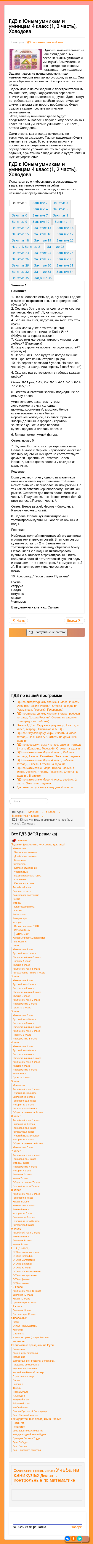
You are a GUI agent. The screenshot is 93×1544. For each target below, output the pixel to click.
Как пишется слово (24, 883)
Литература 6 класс (23, 1131)
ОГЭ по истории (21, 1267)
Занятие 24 (42, 253)
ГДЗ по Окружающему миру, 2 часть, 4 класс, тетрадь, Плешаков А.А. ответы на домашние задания (47, 737)
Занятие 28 (64, 259)
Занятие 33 (42, 272)
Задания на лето (22, 891)
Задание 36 (42, 278)
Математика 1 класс (24, 949)
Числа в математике (25, 852)
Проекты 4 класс (22, 1077)
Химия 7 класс (21, 1178)
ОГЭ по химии (21, 1283)
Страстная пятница (23, 1376)
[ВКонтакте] (67, 1538)
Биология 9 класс (22, 1240)
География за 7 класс (24, 1158)
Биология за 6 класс (24, 1123)
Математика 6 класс (24, 1147)
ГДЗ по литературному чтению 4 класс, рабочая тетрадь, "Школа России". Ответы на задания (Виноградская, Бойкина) (48, 717)
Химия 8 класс (21, 1201)
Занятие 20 (64, 240)
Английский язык (22, 887)
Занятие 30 (42, 265)
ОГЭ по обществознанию (26, 1271)
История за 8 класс (23, 1213)
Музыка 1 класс (21, 964)
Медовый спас (21, 1399)
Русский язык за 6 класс (26, 1135)
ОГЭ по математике (24, 1259)
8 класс (16, 1190)
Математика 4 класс (24, 1046)
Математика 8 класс (24, 1205)
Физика (17, 902)
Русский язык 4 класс (25, 1050)
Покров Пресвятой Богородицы (30, 1411)
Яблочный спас (21, 1403)
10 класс (17, 1287)
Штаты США (22, 933)
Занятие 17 (64, 234)
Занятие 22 (55, 247)
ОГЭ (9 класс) (20, 1248)
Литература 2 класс (23, 988)
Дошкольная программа (26, 895)
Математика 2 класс (24, 980)
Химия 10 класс (21, 1298)
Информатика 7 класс (25, 1166)
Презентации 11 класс (25, 1314)
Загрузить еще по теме (50, 632)
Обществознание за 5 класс (28, 1112)
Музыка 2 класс (21, 995)
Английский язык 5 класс (26, 1089)
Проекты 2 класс (22, 1007)
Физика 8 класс (21, 1209)
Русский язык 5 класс (25, 1092)
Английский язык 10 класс (27, 1290)
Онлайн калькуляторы (25, 1325)
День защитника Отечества (28, 1430)
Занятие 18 (20, 240)
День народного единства (27, 1450)
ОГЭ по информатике (25, 1275)
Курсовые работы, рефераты (29, 937)
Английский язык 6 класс (26, 1120)
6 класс (16, 1116)
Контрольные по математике (44, 1479)
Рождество (19, 1349)
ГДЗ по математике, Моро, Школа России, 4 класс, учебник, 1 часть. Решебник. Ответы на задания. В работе (47, 771)
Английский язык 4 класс (26, 1061)
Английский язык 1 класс (26, 968)
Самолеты (18, 1333)
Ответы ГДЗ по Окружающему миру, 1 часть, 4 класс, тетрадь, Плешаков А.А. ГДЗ (48, 727)
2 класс (16, 976)
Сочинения (20, 879)
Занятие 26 (20, 259)
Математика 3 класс (24, 1015)
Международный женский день (29, 1434)
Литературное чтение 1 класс (29, 972)
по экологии (20, 941)
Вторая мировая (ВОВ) (27, 926)
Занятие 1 (19, 203)
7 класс (16, 1151)
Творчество (18, 1341)
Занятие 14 (64, 228)
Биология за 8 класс (24, 1217)
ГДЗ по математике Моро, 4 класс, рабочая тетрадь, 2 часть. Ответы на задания (45, 762)
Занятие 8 (60, 215)
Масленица (19, 1356)
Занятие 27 (42, 259)
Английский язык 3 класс (26, 1030)
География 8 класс (23, 1197)
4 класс (16, 1042)
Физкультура (20, 918)
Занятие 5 (60, 209)
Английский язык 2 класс (26, 999)
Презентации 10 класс (25, 1302)
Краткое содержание (25, 867)
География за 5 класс (24, 1100)
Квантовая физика (24, 906)
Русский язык (20, 871)
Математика (19, 848)
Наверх (76, 1526)
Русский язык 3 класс (25, 1019)
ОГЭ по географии (23, 1255)
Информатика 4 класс (25, 1069)
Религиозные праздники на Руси (32, 1345)
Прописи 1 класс (22, 960)
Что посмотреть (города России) (31, 1337)
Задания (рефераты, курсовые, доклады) (38, 844)
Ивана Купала (20, 1391)
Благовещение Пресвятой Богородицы (34, 1360)
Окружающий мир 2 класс (27, 992)
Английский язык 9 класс (26, 1232)
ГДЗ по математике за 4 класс (45, 42)
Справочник (19, 1318)
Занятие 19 (42, 240)
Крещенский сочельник (25, 1352)
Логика (16, 898)
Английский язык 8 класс (26, 1193)
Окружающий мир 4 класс (27, 1058)
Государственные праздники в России (36, 1419)
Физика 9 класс (21, 1236)
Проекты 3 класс (22, 1034)
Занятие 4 (40, 209)
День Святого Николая (25, 1415)
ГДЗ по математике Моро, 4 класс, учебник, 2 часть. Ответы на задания (47, 781)
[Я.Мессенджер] (79, 1538)
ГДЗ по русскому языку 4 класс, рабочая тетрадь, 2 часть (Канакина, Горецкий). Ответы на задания (49, 746)
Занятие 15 (20, 234)
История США (22, 929)
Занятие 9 (19, 221)
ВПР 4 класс (19, 1073)
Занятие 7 (40, 215)
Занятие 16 (42, 234)
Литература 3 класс (23, 1023)
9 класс (16, 1228)
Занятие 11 (63, 221)
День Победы (20, 1442)
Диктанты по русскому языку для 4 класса (45, 787)
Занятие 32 (20, 272)
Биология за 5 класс (24, 1096)
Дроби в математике (25, 856)
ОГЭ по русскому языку (26, 1252)
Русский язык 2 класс (25, 984)
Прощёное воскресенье (26, 1364)
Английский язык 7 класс (26, 1155)
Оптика (18, 910)
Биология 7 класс (22, 1174)
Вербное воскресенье (25, 1368)
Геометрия (20, 860)
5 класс (16, 1081)
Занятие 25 (64, 253)
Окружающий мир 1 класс (27, 957)
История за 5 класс (23, 1104)
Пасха (16, 1380)
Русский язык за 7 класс (26, 1186)
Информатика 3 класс (25, 1038)
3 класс (16, 1011)
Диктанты (49, 1475)
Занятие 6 (19, 215)
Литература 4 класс (23, 1054)
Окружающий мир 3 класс (27, 1026)
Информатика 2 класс (25, 1003)
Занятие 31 (64, 265)
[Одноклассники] (73, 1538)
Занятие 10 (40, 221)
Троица (17, 1387)
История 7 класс (22, 1170)
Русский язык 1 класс (25, 953)
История (17, 922)
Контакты (18, 1329)
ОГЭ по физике (21, 1279)
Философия (19, 914)
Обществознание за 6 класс (28, 1143)
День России (20, 1446)
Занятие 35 (20, 278)
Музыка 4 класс (21, 1065)
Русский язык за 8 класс (26, 1221)
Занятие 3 (60, 203)
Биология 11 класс (23, 1310)
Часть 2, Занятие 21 (27, 247)
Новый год (18, 1422)
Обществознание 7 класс (27, 1182)
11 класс (17, 1306)
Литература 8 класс (23, 1224)
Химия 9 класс (21, 1244)
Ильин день (19, 1395)
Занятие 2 (40, 203)
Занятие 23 (20, 253)
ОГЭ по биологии (22, 1263)
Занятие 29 (20, 265)
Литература (19, 863)
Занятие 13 (42, 228)
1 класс (16, 945)
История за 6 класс (23, 1139)
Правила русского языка (27, 875)
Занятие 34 (64, 272)
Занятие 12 (20, 228)
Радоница (18, 1384)
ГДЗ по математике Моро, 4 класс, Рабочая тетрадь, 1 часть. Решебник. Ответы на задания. (49, 754)
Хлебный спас (20, 1407)
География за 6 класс (24, 1127)
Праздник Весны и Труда (26, 1438)
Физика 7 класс (21, 1162)
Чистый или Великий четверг (28, 1372)
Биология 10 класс (23, 1294)
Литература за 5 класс (25, 1108)
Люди (16, 1321)
